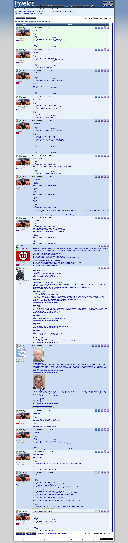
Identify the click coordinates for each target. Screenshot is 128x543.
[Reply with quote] (107, 28)
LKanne (23, 268)
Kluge (22, 345)
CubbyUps (24, 28)
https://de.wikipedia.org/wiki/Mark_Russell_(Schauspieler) (50, 287)
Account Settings (77, 539)
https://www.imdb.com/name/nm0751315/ (45, 276)
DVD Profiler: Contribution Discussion (57, 18)
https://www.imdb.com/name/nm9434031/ (45, 320)
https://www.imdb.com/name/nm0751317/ (45, 288)
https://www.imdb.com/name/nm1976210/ (45, 327)
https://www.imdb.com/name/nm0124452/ (45, 342)
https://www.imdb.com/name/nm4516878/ (45, 335)
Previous (106, 18)
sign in (36, 13)
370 (101, 18)
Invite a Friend (86, 539)
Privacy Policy (68, 539)
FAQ (92, 539)
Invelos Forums (41, 18)
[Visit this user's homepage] (96, 346)
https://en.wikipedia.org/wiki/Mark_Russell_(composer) (49, 300)
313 (96, 18)
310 (89, 18)
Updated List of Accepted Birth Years (42, 406)
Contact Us (61, 539)
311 (91, 18)
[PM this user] (96, 28)
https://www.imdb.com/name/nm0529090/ (45, 372)
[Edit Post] (102, 28)
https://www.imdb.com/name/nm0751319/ (45, 302)
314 (98, 18)
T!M (22, 246)
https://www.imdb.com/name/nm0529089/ (45, 403)
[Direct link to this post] (105, 28)
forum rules (46, 9)
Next (110, 18)
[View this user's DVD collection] (99, 28)
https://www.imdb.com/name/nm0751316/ (45, 312)
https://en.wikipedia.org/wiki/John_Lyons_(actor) (48, 370)
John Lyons (36, 363)
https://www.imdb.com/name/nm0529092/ (45, 396)
